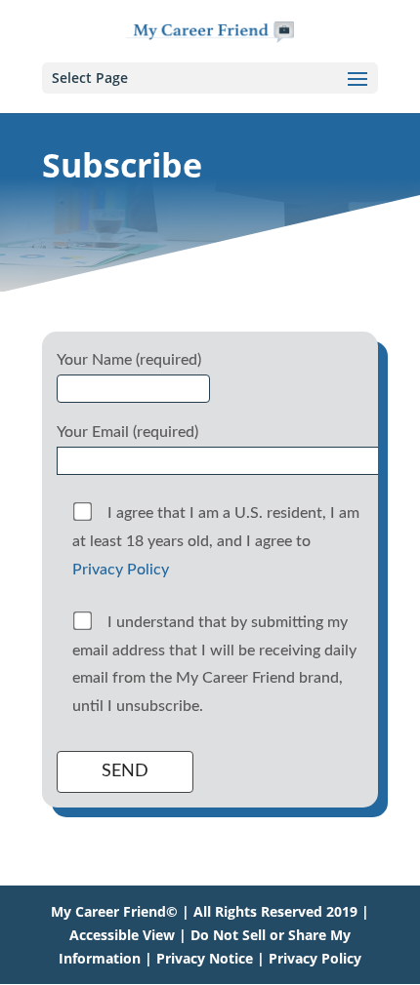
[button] (357, 91)
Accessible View (122, 935)
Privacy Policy (120, 569)
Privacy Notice (204, 958)
